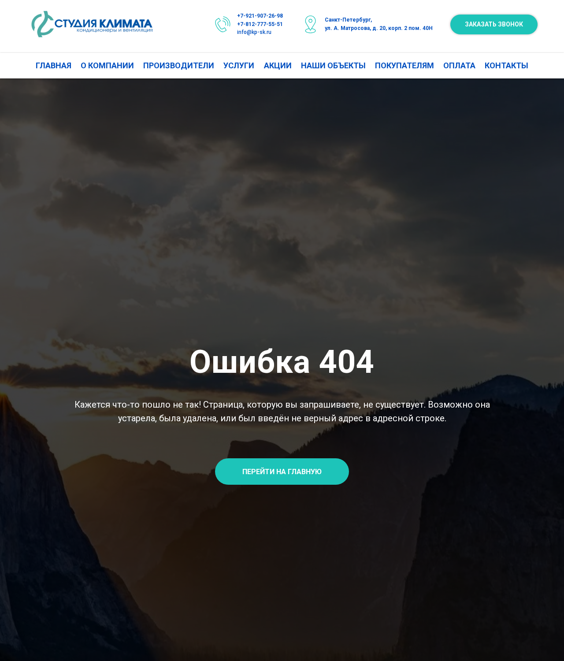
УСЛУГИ (238, 65)
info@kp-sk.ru (254, 32)
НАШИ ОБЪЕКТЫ (333, 65)
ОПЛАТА (459, 65)
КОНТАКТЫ (506, 65)
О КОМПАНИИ (107, 65)
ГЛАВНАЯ (53, 65)
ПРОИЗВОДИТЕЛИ (178, 65)
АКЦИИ (278, 65)
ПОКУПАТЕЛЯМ (404, 65)
